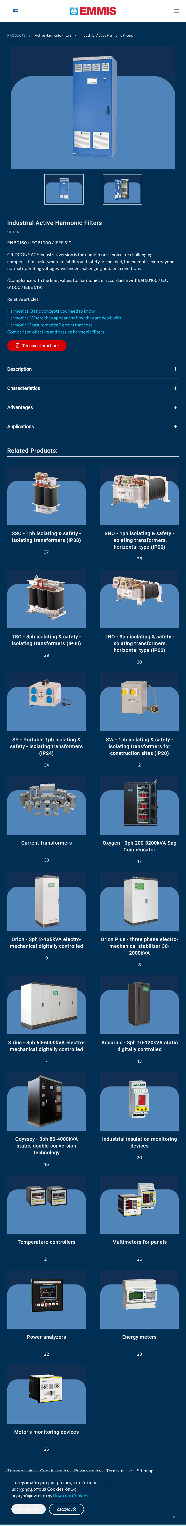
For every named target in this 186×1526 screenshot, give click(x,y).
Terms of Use (119, 1470)
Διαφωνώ (66, 1509)
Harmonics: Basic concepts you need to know (51, 311)
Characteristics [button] (23, 388)
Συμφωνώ (29, 1509)
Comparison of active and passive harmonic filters (55, 331)
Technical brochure (40, 345)
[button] (176, 11)
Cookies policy (54, 1470)
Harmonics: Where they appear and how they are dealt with (64, 317)
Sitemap (145, 1470)
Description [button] (19, 369)
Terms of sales (21, 1470)
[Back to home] (93, 11)
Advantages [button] (20, 407)
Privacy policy (87, 1470)
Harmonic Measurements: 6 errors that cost (49, 324)
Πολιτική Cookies (70, 1495)
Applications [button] (20, 426)
